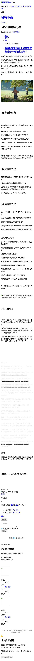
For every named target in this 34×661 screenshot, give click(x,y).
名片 (6, 40)
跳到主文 (4, 22)
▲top (2, 516)
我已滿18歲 (5, 657)
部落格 (7, 38)
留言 (17, 505)
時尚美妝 (16, 32)
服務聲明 (20, 632)
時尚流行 (15, 510)
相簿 (6, 36)
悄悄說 (3, 494)
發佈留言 (4, 531)
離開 (11, 657)
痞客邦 (13, 505)
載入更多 (4, 519)
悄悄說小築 (16, 512)
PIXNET (9, 630)
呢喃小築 (7, 17)
